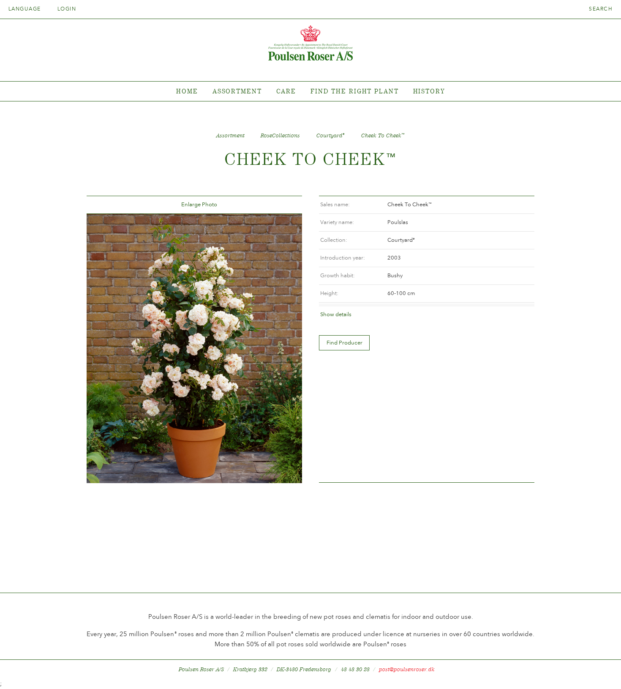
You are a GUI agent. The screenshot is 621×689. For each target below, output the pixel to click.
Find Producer (344, 342)
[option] (194, 349)
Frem (285, 204)
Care (286, 91)
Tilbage (103, 204)
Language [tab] (25, 9)
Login (66, 9)
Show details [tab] (335, 314)
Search (601, 9)
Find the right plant (354, 91)
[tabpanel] (310, 91)
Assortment (237, 91)
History (429, 91)
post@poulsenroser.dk (407, 669)
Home (187, 91)
